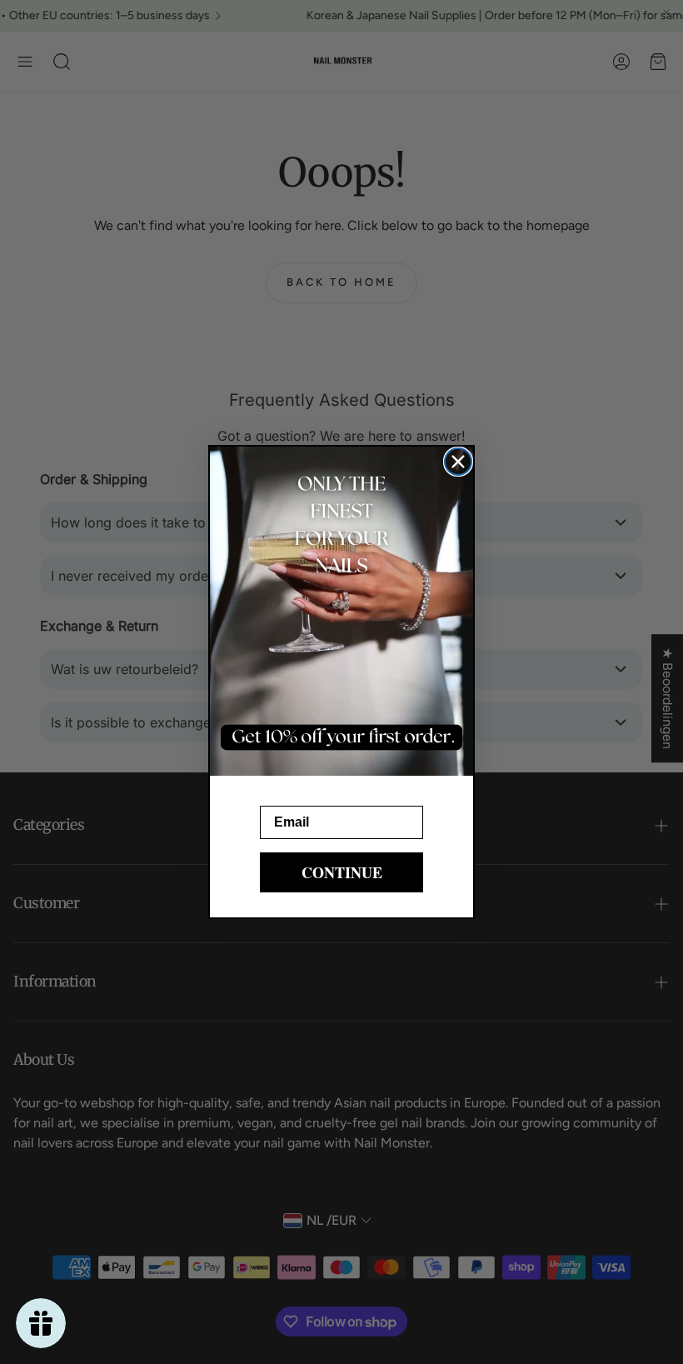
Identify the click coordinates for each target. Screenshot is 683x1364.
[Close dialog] (458, 461)
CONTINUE (342, 872)
